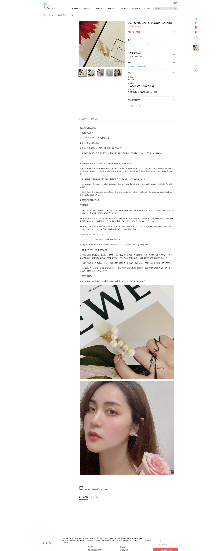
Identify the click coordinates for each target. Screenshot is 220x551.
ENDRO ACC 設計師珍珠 (137, 67)
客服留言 (123, 547)
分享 (132, 106)
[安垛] (55, 6)
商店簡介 (90, 547)
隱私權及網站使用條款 (95, 550)
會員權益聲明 (124, 550)
